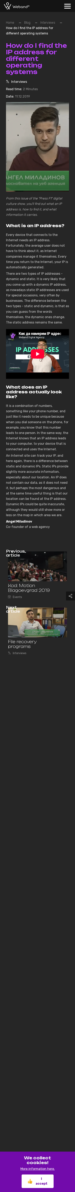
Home (10, 22)
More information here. (37, 1169)
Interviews (47, 22)
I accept (41, 1181)
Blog (27, 22)
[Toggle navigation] (68, 3)
